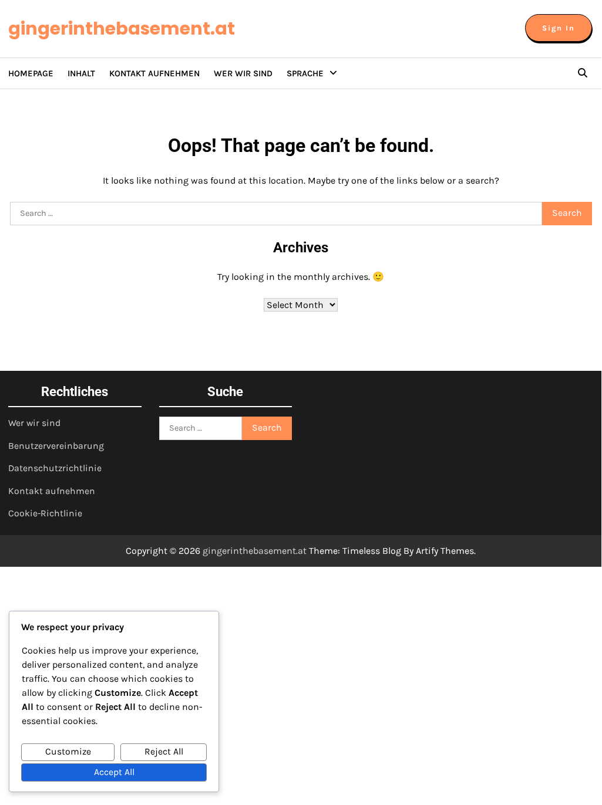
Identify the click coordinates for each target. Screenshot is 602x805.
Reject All (163, 751)
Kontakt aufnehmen (154, 73)
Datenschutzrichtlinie (55, 468)
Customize (68, 751)
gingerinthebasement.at (121, 28)
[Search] (582, 73)
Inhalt (81, 73)
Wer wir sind (243, 73)
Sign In (558, 27)
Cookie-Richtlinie (45, 513)
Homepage (30, 73)
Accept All (114, 772)
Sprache (305, 73)
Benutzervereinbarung (56, 446)
